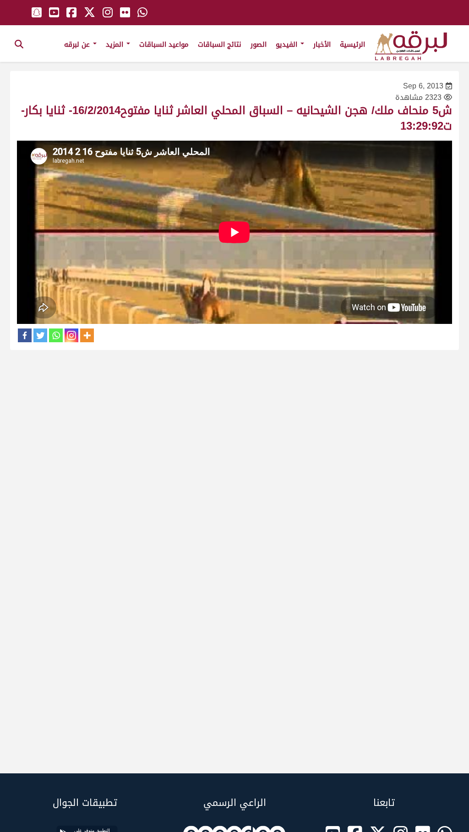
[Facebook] (25, 335)
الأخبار (322, 44)
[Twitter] (40, 335)
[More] (87, 335)
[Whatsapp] (56, 335)
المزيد (115, 44)
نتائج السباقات (219, 44)
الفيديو (288, 44)
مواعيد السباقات (164, 44)
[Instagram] (71, 335)
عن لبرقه (78, 44)
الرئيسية (352, 44)
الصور (259, 44)
